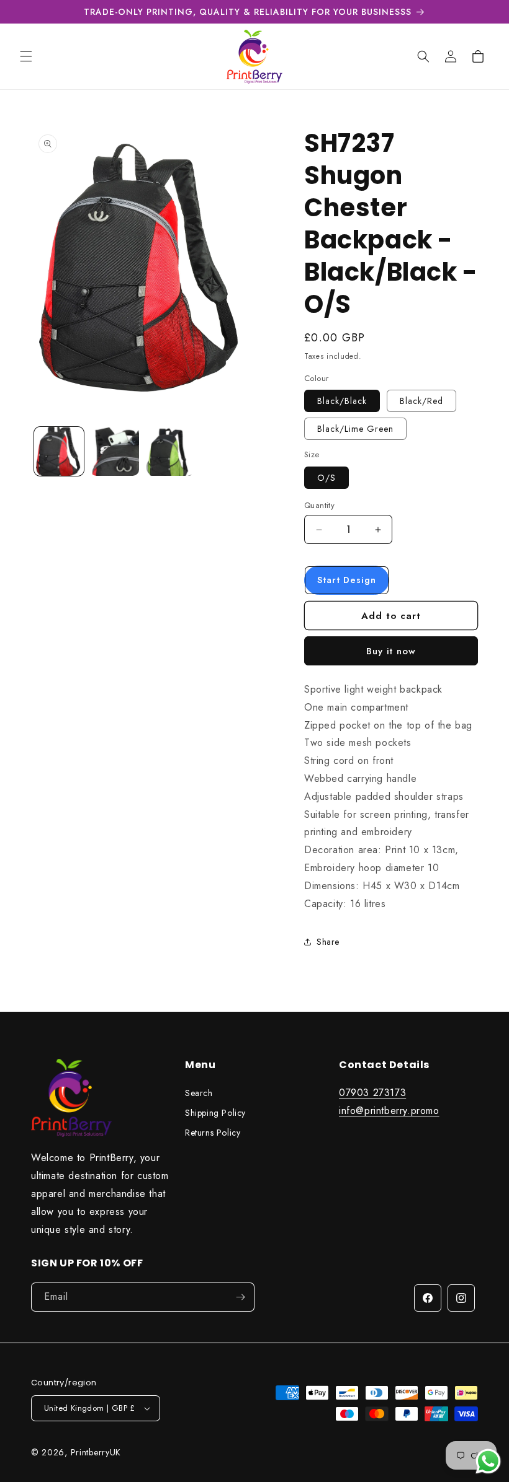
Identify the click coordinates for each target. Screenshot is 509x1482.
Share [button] (328, 942)
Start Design (346, 580)
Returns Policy (212, 1132)
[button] (26, 56)
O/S (326, 477)
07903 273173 (372, 1092)
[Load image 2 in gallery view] (115, 451)
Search (199, 1093)
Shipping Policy (215, 1113)
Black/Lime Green (355, 429)
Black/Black (342, 401)
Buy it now (391, 651)
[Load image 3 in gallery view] (170, 451)
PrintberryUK (96, 1452)
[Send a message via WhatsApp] (488, 1461)
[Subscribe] (240, 1297)
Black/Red (421, 401)
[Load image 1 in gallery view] (59, 451)
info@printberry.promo (389, 1110)
